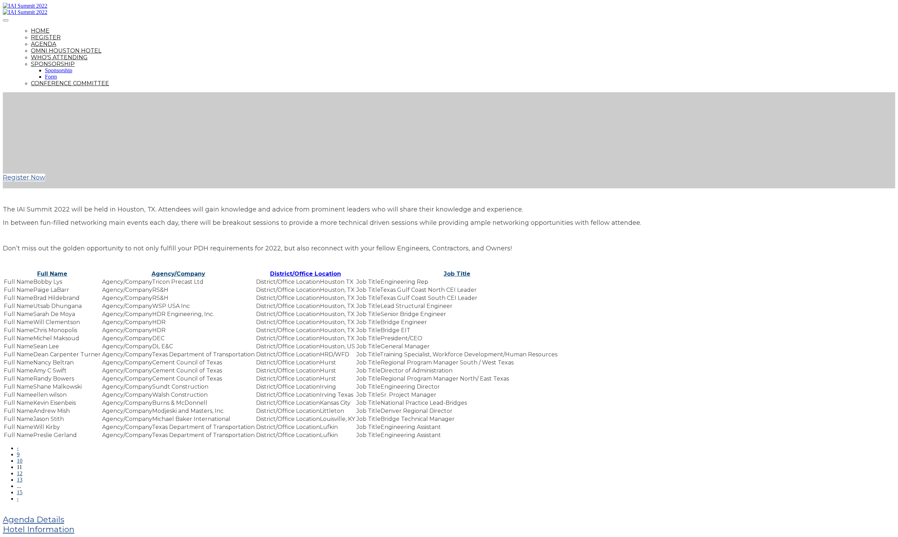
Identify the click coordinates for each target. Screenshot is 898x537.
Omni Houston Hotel (66, 50)
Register (46, 37)
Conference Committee (70, 83)
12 (19, 473)
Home (40, 30)
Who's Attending (59, 57)
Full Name (52, 273)
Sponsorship (53, 64)
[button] (24, 177)
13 (19, 480)
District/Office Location (305, 273)
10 (19, 461)
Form (51, 77)
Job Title (457, 273)
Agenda (43, 44)
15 (19, 492)
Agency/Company (178, 273)
